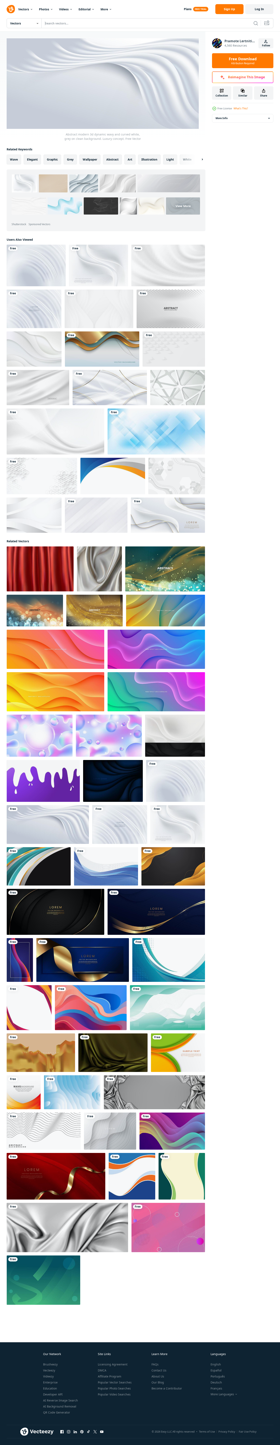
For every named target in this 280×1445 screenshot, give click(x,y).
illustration (149, 159)
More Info (222, 118)
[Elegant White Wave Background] (34, 515)
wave (14, 159)
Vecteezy (49, 1370)
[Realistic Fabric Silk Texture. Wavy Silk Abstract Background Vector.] (38, 387)
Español (216, 1370)
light (170, 159)
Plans (188, 9)
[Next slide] (198, 159)
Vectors (23, 9)
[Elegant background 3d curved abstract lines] (39, 866)
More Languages (222, 1394)
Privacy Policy (226, 1431)
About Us (158, 1376)
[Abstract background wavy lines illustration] (44, 1130)
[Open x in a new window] (95, 1431)
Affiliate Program (109, 1376)
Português (218, 1376)
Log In (259, 9)
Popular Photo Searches (114, 1388)
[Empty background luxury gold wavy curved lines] (173, 866)
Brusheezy (50, 1364)
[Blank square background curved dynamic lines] (132, 1176)
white (187, 159)
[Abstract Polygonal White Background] (176, 476)
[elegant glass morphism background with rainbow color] (40, 735)
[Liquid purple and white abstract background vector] (43, 781)
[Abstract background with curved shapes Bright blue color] (72, 1092)
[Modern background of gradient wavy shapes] (29, 1007)
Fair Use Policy (248, 1431)
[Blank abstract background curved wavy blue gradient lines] (106, 866)
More (104, 9)
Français (216, 1388)
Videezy (48, 1376)
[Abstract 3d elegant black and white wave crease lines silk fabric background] (175, 735)
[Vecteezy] (11, 9)
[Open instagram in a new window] (68, 1431)
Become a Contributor (167, 1388)
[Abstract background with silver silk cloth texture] (67, 1227)
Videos (64, 9)
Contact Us (159, 1370)
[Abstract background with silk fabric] (154, 1092)
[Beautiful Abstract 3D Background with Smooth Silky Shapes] (165, 568)
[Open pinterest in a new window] (82, 1431)
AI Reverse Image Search (60, 1400)
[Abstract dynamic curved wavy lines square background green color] (182, 1176)
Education (50, 1388)
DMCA (102, 1370)
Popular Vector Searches (115, 1382)
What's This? (241, 108)
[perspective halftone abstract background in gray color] (171, 309)
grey (70, 159)
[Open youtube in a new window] (101, 1431)
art (130, 159)
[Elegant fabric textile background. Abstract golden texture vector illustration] (41, 1052)
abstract (112, 159)
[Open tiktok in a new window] (88, 1431)
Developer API (53, 1394)
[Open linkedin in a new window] (75, 1431)
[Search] (255, 23)
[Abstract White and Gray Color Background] (34, 349)
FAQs (155, 1364)
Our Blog (158, 1382)
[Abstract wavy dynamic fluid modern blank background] (167, 1007)
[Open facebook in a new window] (62, 1431)
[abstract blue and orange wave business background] (112, 476)
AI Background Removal (59, 1406)
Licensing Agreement (112, 1364)
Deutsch (216, 1382)
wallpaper (90, 159)
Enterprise (50, 1382)
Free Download (243, 60)
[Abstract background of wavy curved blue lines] (168, 960)
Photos (44, 9)
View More (183, 206)
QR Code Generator (56, 1412)
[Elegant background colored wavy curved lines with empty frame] (20, 960)
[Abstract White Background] (177, 387)
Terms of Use (207, 1431)
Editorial (85, 9)
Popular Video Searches (114, 1394)
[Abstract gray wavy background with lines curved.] (110, 1130)
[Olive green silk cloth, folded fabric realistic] (113, 1052)
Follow (266, 45)
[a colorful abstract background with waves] (91, 1007)
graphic (52, 159)
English (216, 1364)
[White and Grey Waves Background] (55, 431)
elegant (32, 159)
